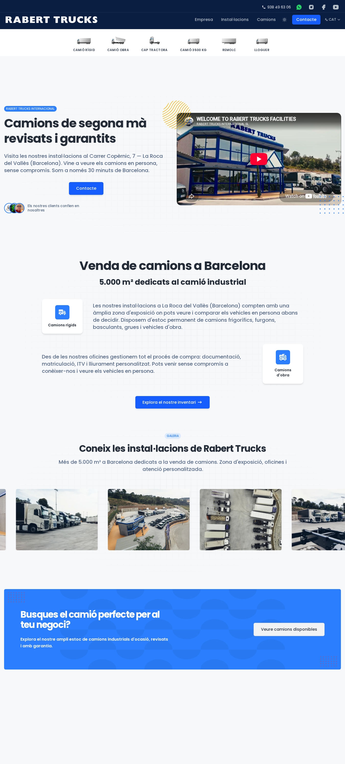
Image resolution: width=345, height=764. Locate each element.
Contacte (306, 19)
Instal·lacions (235, 19)
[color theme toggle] (284, 20)
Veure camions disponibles (289, 629)
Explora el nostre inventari (169, 402)
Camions (266, 19)
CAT (333, 20)
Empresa (204, 19)
